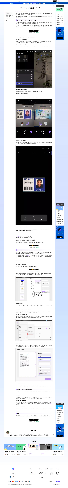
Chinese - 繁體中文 (57, 484)
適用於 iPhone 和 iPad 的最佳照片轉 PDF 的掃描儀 (60, 412)
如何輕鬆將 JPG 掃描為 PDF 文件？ (59, 213)
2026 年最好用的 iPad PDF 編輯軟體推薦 (59, 215)
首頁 (15, 11)
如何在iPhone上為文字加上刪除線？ (60, 221)
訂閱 (57, 481)
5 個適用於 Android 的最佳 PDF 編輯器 (60, 223)
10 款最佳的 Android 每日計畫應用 (60, 422)
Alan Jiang (11, 432)
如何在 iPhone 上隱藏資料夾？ (59, 418)
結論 (6, 20)
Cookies (25, 484)
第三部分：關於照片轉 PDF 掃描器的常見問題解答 (9, 18)
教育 (45, 472)
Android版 (40, 473)
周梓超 (26, 8)
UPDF (21, 25)
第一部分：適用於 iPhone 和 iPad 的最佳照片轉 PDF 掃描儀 (9, 13)
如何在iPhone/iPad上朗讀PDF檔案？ (60, 420)
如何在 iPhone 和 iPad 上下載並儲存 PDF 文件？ (60, 410)
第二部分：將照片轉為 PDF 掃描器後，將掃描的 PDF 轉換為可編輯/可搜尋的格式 (9, 16)
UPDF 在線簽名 (41, 477)
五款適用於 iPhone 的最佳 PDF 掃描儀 (59, 14)
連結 (50, 403)
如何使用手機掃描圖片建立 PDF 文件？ (60, 217)
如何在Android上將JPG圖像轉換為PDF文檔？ (60, 18)
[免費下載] (55, 1)
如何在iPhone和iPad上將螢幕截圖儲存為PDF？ (60, 22)
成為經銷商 (51, 472)
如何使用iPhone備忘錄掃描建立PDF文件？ (60, 20)
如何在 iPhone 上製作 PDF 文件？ (59, 24)
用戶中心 (57, 473)
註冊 (58, 1)
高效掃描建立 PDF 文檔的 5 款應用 (60, 211)
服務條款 (21, 484)
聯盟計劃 (51, 473)
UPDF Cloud (19, 262)
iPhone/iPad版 (41, 472)
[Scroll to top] (66, 486)
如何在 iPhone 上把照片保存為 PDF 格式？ (59, 416)
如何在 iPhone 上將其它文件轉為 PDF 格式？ (59, 16)
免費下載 (55, 1)
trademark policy (30, 484)
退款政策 (27, 484)
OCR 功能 (28, 255)
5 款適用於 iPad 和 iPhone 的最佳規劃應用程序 (60, 219)
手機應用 (17, 11)
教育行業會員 (31, 472)
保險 (45, 473)
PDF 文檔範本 (58, 472)
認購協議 (23, 484)
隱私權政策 (19, 484)
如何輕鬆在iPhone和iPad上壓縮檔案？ (60, 12)
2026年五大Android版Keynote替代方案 (59, 414)
